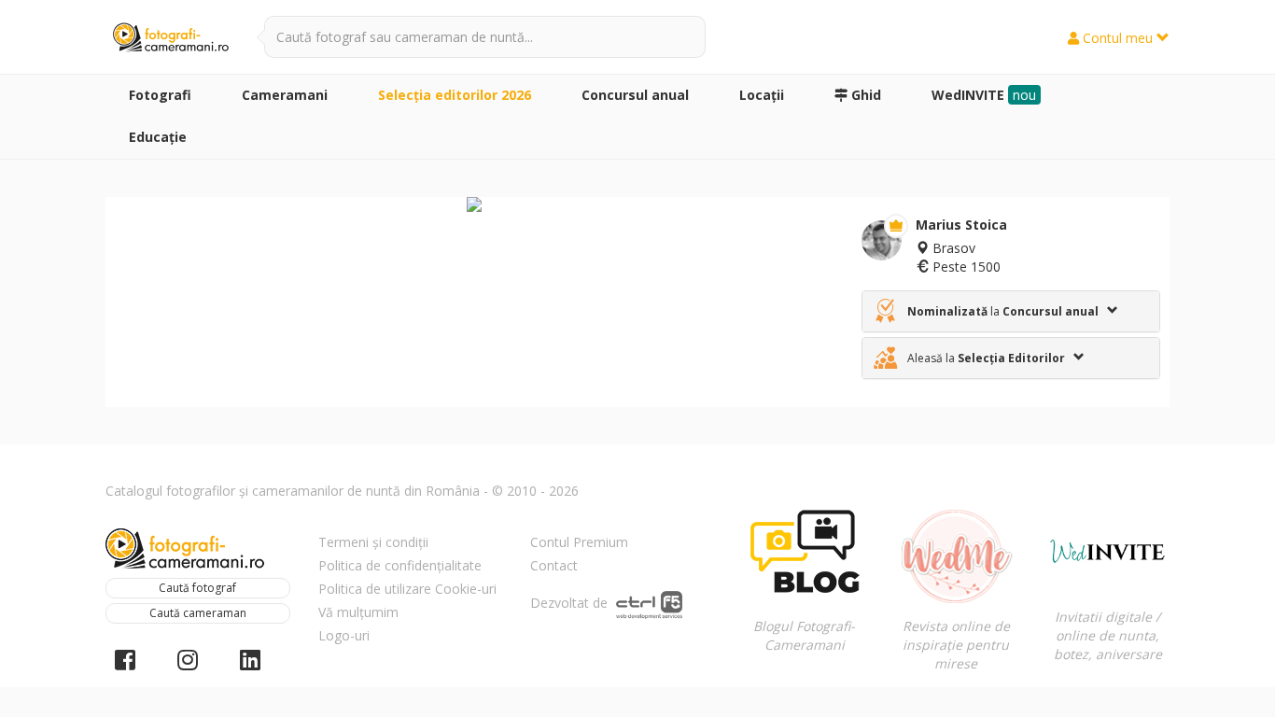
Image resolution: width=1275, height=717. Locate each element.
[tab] (1010, 311)
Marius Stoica (961, 224)
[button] (1011, 311)
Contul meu (1117, 38)
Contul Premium (579, 542)
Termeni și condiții (373, 542)
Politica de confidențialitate (400, 565)
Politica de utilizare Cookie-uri (407, 589)
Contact (554, 565)
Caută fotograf (197, 588)
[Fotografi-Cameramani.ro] (170, 38)
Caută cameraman (197, 613)
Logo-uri (344, 635)
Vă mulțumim (358, 612)
